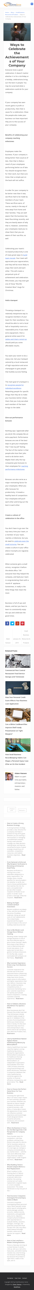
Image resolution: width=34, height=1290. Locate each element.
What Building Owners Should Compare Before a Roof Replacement (16, 1167)
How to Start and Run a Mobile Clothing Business (16, 1241)
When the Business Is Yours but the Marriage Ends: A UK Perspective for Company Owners (17, 1131)
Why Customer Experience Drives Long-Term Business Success (16, 965)
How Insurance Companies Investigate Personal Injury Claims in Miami (16, 1198)
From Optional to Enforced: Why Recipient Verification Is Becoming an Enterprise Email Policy (17, 865)
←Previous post (12, 809)
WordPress (17, 1287)
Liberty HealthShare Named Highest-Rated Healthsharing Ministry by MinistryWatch (16, 1042)
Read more (18, 898)
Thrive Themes (17, 1284)
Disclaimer (10, 1278)
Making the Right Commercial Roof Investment (13, 905)
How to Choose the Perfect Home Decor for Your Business (16, 1091)
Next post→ (22, 810)
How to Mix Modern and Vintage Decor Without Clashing (15, 932)
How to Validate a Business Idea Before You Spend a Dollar (16, 1006)
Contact (24, 1278)
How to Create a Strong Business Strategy (15, 824)
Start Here (18, 1278)
